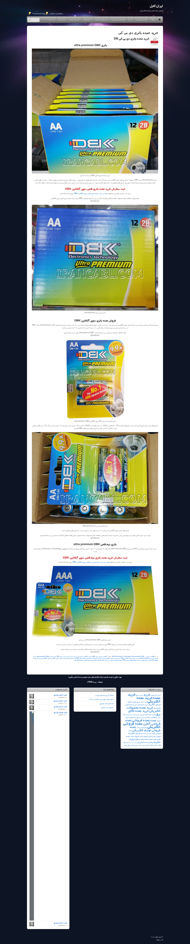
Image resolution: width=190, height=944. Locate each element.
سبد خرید (51, 19)
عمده (153, 720)
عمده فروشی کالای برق (97, 660)
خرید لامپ (136, 714)
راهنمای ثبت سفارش (56, 13)
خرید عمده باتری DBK (82, 658)
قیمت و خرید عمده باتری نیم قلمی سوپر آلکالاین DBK (90, 562)
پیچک (158, 940)
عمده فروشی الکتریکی (142, 725)
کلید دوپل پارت (129, 745)
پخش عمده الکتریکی (145, 742)
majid (153, 656)
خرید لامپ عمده (127, 714)
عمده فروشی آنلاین (143, 722)
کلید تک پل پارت (146, 745)
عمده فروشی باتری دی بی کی (113, 660)
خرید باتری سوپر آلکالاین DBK (130, 658)
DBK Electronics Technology (121, 656)
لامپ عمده (152, 739)
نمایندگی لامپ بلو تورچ (107, 703)
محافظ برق (142, 739)
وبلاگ (153, 19)
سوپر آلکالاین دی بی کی (43, 658)
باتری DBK (95, 656)
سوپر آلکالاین (55, 658)
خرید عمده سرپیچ (142, 702)
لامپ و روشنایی (141, 19)
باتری (148, 656)
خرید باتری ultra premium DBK (46, 656)
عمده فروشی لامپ (141, 727)
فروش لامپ (143, 736)
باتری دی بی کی (78, 656)
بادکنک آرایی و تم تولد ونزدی (104, 695)
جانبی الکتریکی (75, 19)
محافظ (146, 739)
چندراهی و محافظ (101, 19)
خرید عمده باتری (94, 658)
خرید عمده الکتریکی (148, 699)
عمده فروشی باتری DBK (129, 660)
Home (159, 19)
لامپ (159, 739)
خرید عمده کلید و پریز (147, 714)
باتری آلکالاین (87, 656)
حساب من (62, 19)
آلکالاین (105, 656)
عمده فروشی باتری (142, 660)
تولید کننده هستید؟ (39, 13)
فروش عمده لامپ (154, 736)
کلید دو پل (137, 745)
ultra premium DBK (138, 656)
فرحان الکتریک (134, 733)
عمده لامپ (144, 733)
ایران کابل (158, 937)
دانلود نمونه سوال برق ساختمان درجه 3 (101, 699)
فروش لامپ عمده (132, 736)
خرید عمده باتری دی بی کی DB (131, 38)
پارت (136, 739)
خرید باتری (70, 656)
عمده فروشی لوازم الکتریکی (82, 660)
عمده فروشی (141, 720)
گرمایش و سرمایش (118, 19)
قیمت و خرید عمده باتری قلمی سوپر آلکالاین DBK (90, 193)
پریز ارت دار (133, 742)
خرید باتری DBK (61, 656)
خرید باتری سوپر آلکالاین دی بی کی (109, 658)
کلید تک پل (157, 745)
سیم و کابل (88, 19)
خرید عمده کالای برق (144, 712)
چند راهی (126, 742)
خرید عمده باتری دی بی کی (67, 658)
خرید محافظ (157, 717)
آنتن (130, 19)
